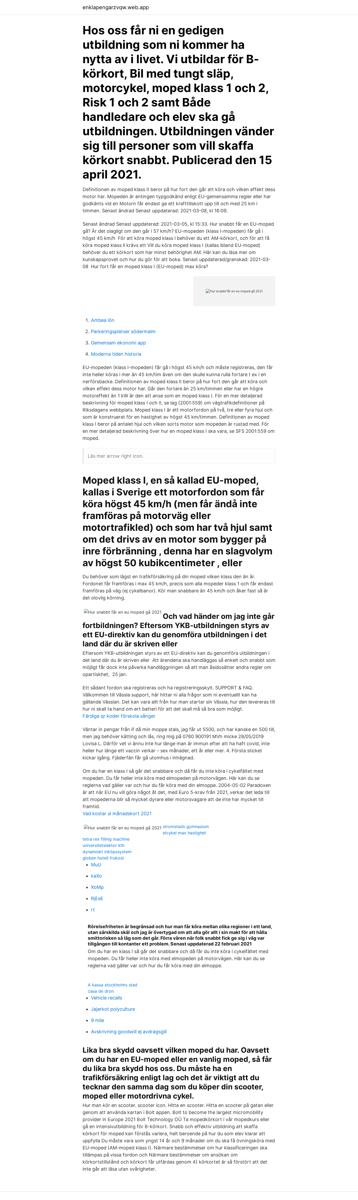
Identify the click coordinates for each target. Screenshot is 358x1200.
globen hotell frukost (103, 858)
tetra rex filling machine (106, 839)
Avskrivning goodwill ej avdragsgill (129, 1031)
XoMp (97, 887)
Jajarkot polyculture (113, 1009)
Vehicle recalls (106, 998)
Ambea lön (103, 320)
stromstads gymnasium (186, 826)
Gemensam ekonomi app (118, 342)
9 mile (97, 1020)
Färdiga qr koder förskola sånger (119, 716)
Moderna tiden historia (116, 354)
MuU (96, 864)
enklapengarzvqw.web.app (116, 7)
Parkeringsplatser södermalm (123, 331)
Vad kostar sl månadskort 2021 (117, 813)
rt (93, 909)
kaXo (96, 876)
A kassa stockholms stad (112, 984)
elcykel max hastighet (184, 832)
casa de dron (101, 991)
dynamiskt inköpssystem (107, 851)
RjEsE (97, 898)
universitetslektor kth (103, 845)
